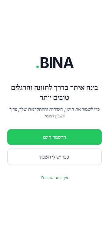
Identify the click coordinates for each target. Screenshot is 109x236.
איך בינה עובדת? (54, 177)
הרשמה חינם (54, 137)
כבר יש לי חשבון (54, 157)
